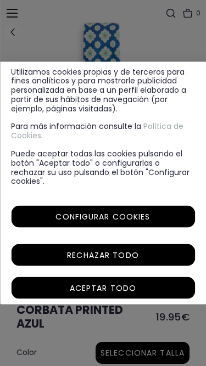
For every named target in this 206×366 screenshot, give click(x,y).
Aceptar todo (103, 288)
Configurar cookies (102, 216)
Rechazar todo (103, 255)
